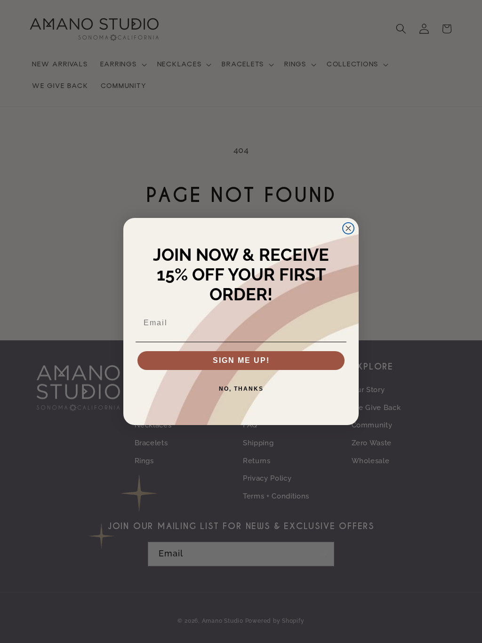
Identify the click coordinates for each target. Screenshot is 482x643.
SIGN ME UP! (241, 360)
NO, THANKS (241, 389)
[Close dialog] (348, 228)
